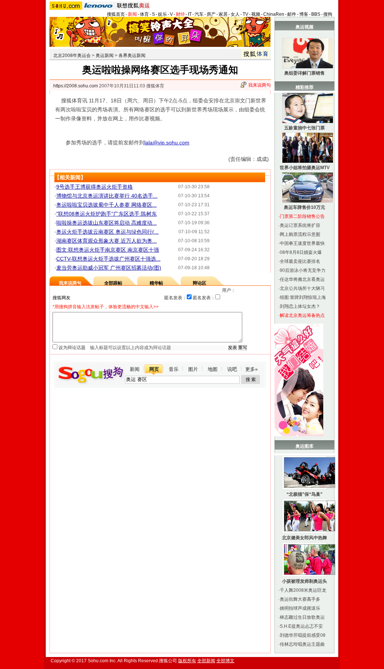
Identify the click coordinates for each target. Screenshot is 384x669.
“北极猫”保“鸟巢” (304, 494)
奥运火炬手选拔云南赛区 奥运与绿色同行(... (107, 232)
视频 (255, 14)
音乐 (173, 369)
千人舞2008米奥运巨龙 (303, 590)
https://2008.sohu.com (75, 85)
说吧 (232, 369)
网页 (154, 369)
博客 (303, 14)
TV (245, 14)
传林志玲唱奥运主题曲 (302, 644)
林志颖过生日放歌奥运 (302, 617)
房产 (211, 14)
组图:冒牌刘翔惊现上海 (303, 297)
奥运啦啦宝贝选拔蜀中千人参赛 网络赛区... (106, 205)
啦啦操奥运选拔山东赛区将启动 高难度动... (106, 223)
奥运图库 (305, 446)
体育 (144, 14)
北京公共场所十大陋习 (302, 288)
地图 (213, 369)
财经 (180, 14)
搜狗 (327, 14)
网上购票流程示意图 (300, 234)
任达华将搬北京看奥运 (302, 279)
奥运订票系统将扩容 (300, 225)
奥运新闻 (105, 55)
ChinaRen (273, 14)
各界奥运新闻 (132, 55)
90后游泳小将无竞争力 (303, 270)
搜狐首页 (116, 14)
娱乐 (162, 14)
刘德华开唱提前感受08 (303, 635)
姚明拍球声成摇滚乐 (300, 608)
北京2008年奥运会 (72, 55)
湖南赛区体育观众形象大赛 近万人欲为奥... (106, 241)
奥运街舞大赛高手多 (300, 599)
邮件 (291, 14)
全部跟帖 (113, 283)
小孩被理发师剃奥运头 (304, 581)
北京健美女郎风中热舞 (304, 537)
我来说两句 (259, 85)
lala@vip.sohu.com (166, 143)
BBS (315, 14)
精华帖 (156, 283)
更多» (251, 369)
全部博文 (225, 660)
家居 (223, 14)
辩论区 (199, 283)
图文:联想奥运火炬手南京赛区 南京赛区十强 (107, 250)
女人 (235, 14)
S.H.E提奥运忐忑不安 (301, 626)
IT (190, 14)
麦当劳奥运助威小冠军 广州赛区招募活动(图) (108, 268)
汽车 (199, 14)
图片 (193, 369)
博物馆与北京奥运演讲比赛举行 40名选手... (107, 196)
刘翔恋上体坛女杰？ (300, 306)
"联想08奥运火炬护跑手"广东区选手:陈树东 (106, 214)
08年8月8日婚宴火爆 (301, 252)
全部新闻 (206, 660)
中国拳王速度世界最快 (302, 243)
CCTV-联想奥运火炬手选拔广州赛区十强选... (108, 259)
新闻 (132, 14)
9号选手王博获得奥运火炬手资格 (94, 187)
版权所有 (187, 660)
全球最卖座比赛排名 (300, 261)
